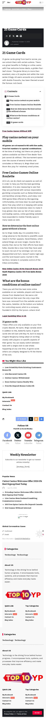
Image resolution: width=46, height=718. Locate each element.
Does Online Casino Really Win (19, 382)
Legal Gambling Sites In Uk (14, 316)
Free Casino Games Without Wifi (16, 131)
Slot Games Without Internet (18, 508)
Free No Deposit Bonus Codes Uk (19, 386)
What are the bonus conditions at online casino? (22, 117)
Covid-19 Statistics (22, 539)
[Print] (20, 36)
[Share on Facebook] (9, 36)
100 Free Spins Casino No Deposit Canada (23, 504)
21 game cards (17, 122)
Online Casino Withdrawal (17, 378)
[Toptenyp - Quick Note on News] (23, 2)
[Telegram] (39, 438)
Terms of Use (21, 714)
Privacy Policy (9, 714)
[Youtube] (28, 438)
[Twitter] (18, 438)
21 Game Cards (13, 96)
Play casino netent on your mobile (25, 100)
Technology (10, 555)
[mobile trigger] (4, 2)
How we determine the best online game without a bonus (23, 110)
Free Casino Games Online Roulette (25, 105)
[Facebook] (7, 438)
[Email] (17, 36)
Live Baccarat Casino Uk (15, 374)
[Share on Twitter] (13, 36)
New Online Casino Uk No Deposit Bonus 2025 (22, 269)
